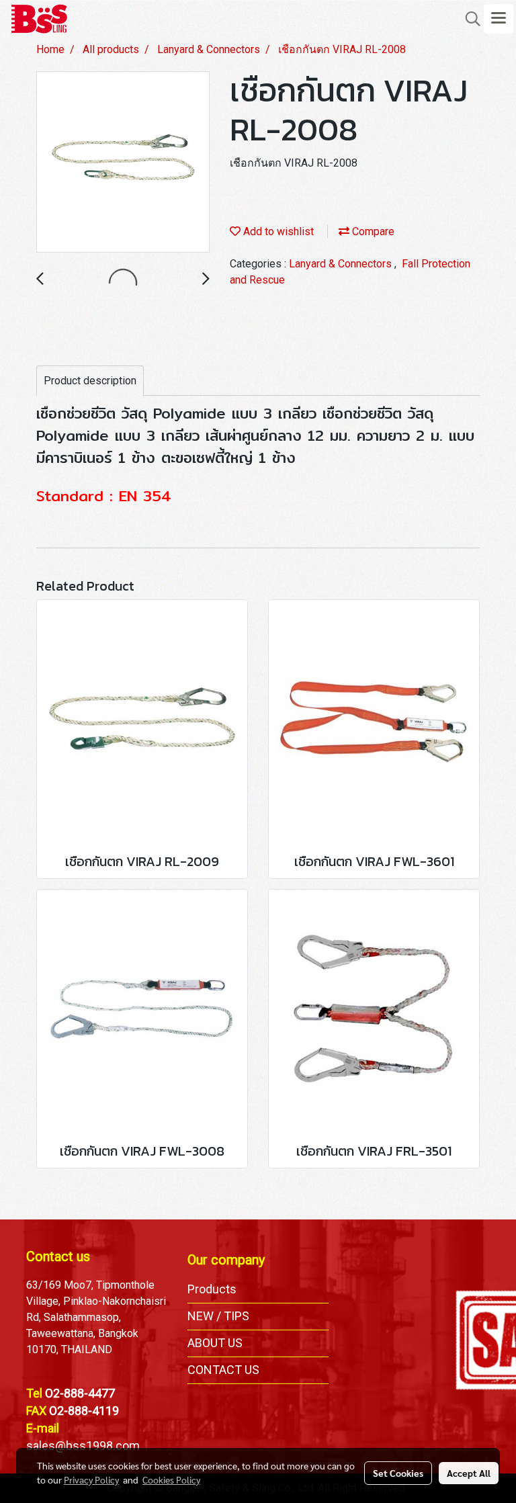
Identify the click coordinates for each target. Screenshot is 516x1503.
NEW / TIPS (218, 1316)
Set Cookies (398, 1473)
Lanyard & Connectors (341, 263)
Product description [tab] (90, 380)
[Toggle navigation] (498, 19)
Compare (371, 231)
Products (211, 1289)
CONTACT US (223, 1370)
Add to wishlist (277, 231)
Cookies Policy (171, 1479)
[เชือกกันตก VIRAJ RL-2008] (123, 162)
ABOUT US (215, 1343)
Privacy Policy (91, 1479)
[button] (468, 18)
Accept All (468, 1473)
